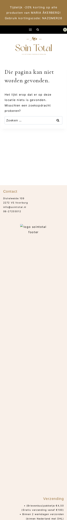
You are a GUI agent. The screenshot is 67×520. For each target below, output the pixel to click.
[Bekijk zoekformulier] (37, 29)
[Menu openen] (30, 29)
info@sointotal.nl (14, 207)
